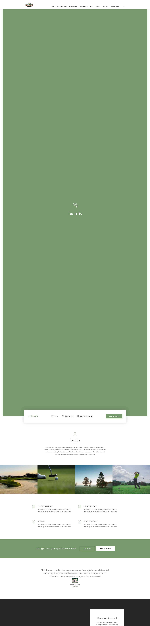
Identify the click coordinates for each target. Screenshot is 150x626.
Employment (115, 6)
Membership (84, 6)
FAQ (91, 6)
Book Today (105, 549)
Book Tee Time (62, 6)
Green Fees (73, 6)
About (98, 6)
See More (87, 549)
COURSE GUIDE (114, 416)
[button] (2, 479)
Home (52, 6)
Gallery (105, 6)
